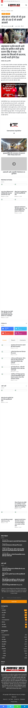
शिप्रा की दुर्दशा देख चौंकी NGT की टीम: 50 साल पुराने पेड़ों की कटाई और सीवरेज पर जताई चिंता (7, 313)
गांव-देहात (4, 624)
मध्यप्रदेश (4, 610)
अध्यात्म (3, 615)
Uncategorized (5, 619)
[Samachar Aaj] (14, 5)
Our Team (11, 699)
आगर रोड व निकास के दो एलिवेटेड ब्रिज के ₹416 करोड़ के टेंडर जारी (7, 193)
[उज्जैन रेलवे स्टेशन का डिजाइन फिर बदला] (6, 353)
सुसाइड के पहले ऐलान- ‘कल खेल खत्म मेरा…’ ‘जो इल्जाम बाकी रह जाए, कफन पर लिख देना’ (21, 209)
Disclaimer (22, 699)
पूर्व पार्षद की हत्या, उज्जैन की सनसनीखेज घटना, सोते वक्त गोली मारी (18, 368)
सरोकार (3, 617)
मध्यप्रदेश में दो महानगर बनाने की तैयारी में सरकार (18, 345)
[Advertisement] (14, 22)
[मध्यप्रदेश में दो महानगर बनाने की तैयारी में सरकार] (6, 347)
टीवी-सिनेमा (4, 626)
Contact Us (16, 699)
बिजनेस (3, 622)
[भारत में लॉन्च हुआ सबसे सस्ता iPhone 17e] (7, 514)
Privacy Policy (14, 701)
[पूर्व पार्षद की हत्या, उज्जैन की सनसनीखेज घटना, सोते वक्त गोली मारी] (6, 369)
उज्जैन (4, 651)
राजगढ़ (4, 655)
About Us (5, 699)
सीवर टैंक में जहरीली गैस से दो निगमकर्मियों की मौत (21, 193)
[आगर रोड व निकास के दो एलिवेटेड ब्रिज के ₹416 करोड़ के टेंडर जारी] (7, 187)
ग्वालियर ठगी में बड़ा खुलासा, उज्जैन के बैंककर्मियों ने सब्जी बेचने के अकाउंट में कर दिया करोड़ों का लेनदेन (18, 376)
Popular (4, 340)
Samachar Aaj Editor (14, 131)
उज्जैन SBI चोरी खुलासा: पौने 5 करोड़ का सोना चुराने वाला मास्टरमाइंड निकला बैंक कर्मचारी (18, 360)
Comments (23, 340)
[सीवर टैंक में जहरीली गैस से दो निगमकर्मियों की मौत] (21, 187)
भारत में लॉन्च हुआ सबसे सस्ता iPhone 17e (12, 1)
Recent (13, 340)
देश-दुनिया (4, 612)
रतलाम (4, 653)
